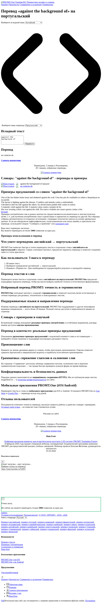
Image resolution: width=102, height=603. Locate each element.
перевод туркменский (11, 529)
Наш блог (5, 549)
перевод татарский (69, 527)
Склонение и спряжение (12, 547)
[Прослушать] (7, 184)
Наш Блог (13, 596)
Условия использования (12, 515)
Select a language (8, 517)
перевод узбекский (30, 529)
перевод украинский (49, 529)
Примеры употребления (12, 544)
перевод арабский (54, 524)
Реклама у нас (15, 593)
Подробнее (90, 601)
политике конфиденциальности (32, 380)
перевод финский (68, 529)
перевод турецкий (87, 527)
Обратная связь (16, 584)
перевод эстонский (85, 529)
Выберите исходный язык (12, 22)
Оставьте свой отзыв (10, 407)
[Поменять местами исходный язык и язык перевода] (51, 123)
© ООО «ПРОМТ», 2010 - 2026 (53, 515)
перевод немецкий (45, 522)
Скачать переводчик (11, 160)
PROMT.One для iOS (10, 560)
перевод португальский (49, 527)
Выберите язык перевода (13, 125)
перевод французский (65, 522)
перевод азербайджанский (33, 524)
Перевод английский (10, 522)
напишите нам (62, 224)
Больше (4, 212)
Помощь (12, 587)
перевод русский (28, 522)
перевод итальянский (10, 524)
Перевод (5, 4)
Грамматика (47, 4)
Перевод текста (8, 542)
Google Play (13, 393)
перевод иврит (70, 524)
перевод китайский (10, 527)
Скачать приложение (18, 590)
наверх (4, 513)
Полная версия (30, 515)
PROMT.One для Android (12, 562)
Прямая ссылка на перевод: (13, 466)
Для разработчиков (9, 572)
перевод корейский (28, 527)
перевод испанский (85, 522)
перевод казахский (86, 524)
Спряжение (31, 4)
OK (2, 601)
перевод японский (9, 532)
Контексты (14, 4)
